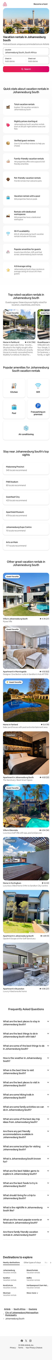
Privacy (13, 1348)
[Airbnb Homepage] (5, 4)
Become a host (41, 4)
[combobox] (26, 52)
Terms (20, 1348)
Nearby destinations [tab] (11, 1262)
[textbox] (14, 61)
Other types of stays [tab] (32, 1262)
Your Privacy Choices (34, 1348)
